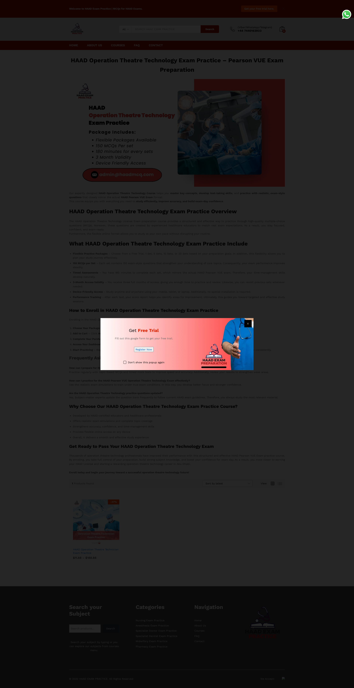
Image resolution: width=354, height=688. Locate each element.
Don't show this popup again (146, 362)
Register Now (144, 349)
